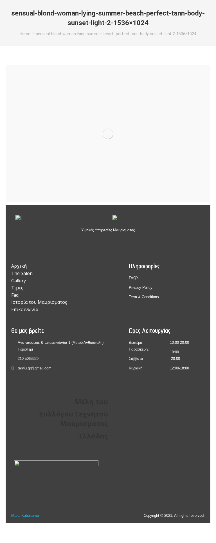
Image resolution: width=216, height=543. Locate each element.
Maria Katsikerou (25, 515)
